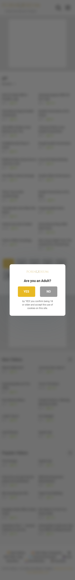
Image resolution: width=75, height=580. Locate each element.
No (49, 291)
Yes (26, 291)
